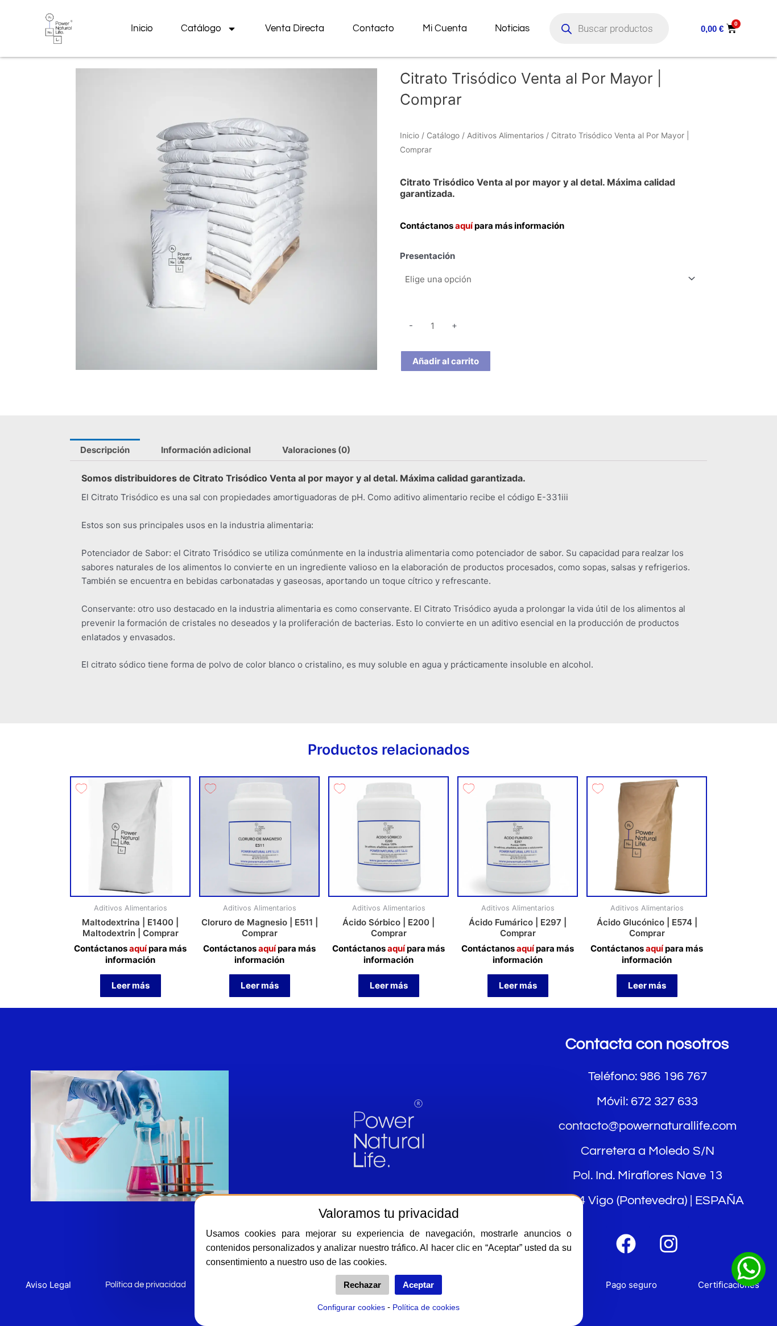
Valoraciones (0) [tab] (316, 449)
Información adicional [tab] (206, 449)
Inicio (142, 28)
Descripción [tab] (105, 449)
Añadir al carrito (445, 361)
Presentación (427, 255)
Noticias (512, 28)
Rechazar (362, 1285)
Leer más (130, 985)
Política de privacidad (145, 1284)
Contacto (373, 28)
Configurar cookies (351, 1307)
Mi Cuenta (445, 28)
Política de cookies (426, 1307)
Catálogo (201, 28)
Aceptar (418, 1285)
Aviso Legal (48, 1284)
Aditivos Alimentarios (505, 135)
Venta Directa (294, 28)
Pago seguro (631, 1284)
